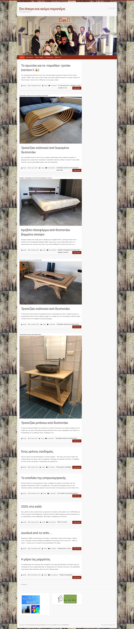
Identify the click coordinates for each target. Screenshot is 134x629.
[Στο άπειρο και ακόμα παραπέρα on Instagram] (113, 8)
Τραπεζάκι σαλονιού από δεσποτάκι (45, 308)
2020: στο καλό (31, 506)
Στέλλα (24, 85)
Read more (77, 88)
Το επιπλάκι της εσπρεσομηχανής (43, 478)
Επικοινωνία (49, 57)
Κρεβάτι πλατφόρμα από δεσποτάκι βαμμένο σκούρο (45, 232)
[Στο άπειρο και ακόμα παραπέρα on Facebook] (108, 8)
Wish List (58, 57)
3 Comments (50, 438)
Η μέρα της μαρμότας (35, 559)
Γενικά (45, 85)
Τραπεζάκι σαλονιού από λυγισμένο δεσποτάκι (45, 150)
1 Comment (53, 85)
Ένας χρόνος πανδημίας (37, 451)
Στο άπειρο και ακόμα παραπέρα (42, 9)
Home (22, 57)
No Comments (51, 168)
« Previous (23, 584)
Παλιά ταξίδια (39, 57)
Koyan (24, 168)
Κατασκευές (29, 57)
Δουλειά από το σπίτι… (36, 533)
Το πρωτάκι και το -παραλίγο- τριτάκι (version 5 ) (45, 68)
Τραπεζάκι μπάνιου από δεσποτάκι (44, 422)
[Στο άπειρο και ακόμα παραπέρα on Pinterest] (110, 8)
